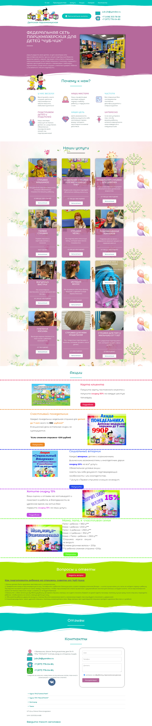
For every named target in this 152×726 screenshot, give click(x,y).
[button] (76, 694)
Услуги (73, 3)
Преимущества (59, 3)
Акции (81, 3)
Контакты (102, 3)
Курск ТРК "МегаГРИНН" (39, 698)
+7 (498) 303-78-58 (111, 17)
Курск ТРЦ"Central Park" (38, 694)
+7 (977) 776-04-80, (44, 664)
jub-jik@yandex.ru (111, 12)
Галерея (91, 3)
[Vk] (52, 682)
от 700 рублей (42, 347)
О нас (47, 3)
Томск (31, 706)
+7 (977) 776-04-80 (111, 19)
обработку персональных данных (108, 675)
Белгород (33, 702)
